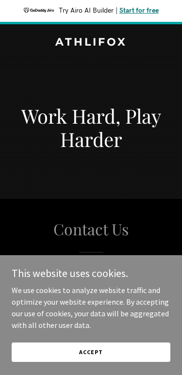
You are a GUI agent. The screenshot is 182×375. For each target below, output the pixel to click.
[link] (91, 43)
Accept (90, 352)
